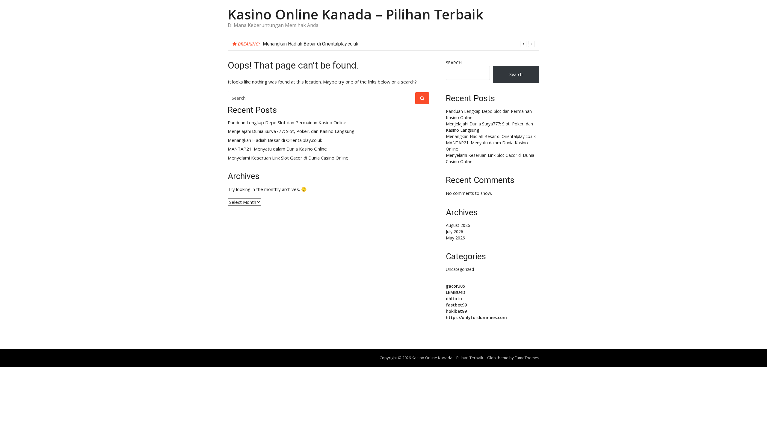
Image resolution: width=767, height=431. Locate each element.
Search (454, 63)
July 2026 (454, 231)
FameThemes (527, 357)
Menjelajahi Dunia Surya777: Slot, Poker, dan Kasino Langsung (291, 131)
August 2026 (458, 225)
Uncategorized (460, 269)
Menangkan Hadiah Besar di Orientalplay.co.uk (310, 44)
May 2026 (455, 238)
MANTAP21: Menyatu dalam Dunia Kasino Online (277, 149)
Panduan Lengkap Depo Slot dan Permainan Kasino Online (287, 122)
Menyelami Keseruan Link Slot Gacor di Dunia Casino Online (288, 158)
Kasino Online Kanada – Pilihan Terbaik (355, 14)
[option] (399, 44)
